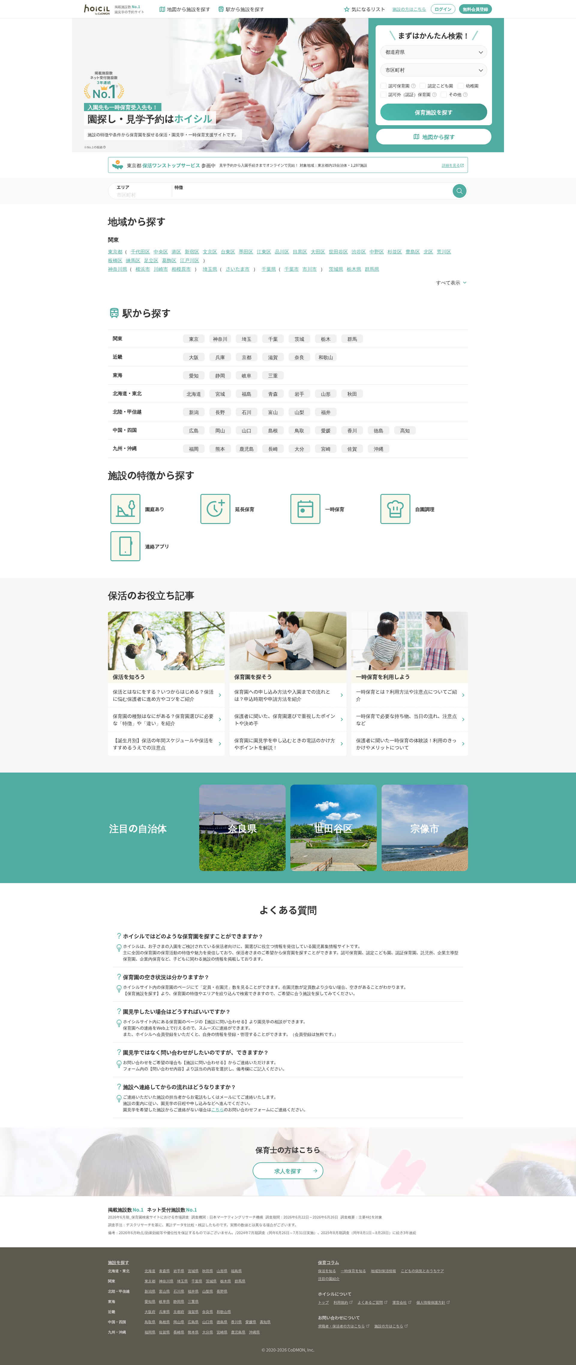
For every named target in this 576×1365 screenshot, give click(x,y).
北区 (428, 251)
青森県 (164, 1270)
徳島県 (222, 1321)
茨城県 (336, 268)
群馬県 (372, 268)
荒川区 (444, 251)
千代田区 (140, 251)
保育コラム (328, 1262)
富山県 (164, 1291)
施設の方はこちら (409, 9)
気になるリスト (364, 9)
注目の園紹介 (329, 1278)
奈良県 (242, 828)
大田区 (318, 251)
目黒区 (300, 251)
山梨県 (207, 1291)
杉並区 (395, 251)
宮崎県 (222, 1331)
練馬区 (133, 260)
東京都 (115, 251)
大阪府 (150, 1311)
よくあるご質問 (370, 1302)
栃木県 (354, 268)
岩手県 (178, 1270)
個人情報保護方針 (430, 1302)
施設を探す (118, 1262)
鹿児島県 (238, 1331)
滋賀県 (193, 1311)
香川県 (236, 1321)
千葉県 (269, 268)
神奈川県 (117, 268)
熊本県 (193, 1331)
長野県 (222, 1291)
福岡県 (150, 1331)
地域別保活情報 (383, 1270)
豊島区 (413, 251)
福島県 (236, 1270)
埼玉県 (210, 268)
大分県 (207, 1331)
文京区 (210, 251)
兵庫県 (164, 1311)
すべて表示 (452, 282)
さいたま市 (238, 268)
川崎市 (161, 268)
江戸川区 (189, 260)
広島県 (193, 1321)
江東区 (264, 251)
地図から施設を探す (184, 9)
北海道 (150, 1270)
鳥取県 (150, 1321)
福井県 (193, 1291)
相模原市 (181, 268)
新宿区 (192, 251)
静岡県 (178, 1301)
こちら (217, 1109)
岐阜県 (164, 1301)
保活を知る (327, 1270)
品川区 (282, 251)
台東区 (228, 251)
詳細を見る (453, 165)
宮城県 (193, 1270)
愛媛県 (250, 1321)
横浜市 (143, 268)
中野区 (377, 251)
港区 (176, 251)
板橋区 (115, 260)
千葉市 (291, 268)
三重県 (193, 1301)
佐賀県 (164, 1331)
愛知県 (150, 1301)
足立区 (151, 260)
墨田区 (246, 251)
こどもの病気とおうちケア (422, 1270)
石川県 (178, 1291)
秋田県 (207, 1270)
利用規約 (341, 1302)
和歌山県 (224, 1311)
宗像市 (424, 828)
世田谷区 (338, 251)
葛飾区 (169, 260)
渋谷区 (359, 251)
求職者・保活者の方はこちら (341, 1325)
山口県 (207, 1321)
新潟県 (150, 1291)
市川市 (309, 268)
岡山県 (178, 1321)
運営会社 (399, 1302)
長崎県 (178, 1331)
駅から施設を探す (241, 9)
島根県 (164, 1321)
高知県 (265, 1321)
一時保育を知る (353, 1270)
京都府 (178, 1311)
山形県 (222, 1270)
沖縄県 (254, 1331)
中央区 (161, 251)
